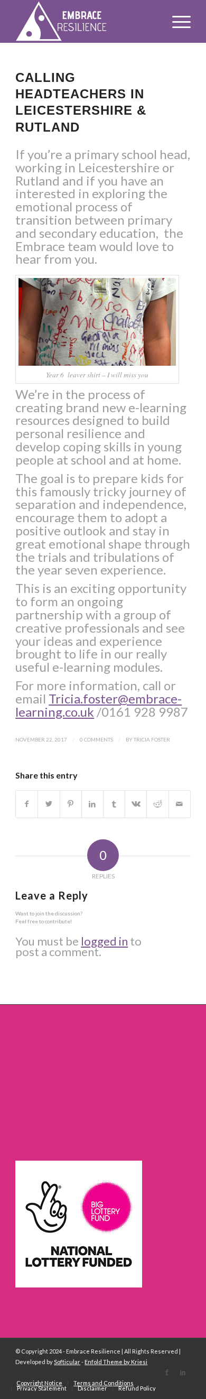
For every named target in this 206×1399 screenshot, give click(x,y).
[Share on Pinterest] (70, 804)
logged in (104, 941)
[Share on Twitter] (48, 804)
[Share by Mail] (179, 804)
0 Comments (96, 739)
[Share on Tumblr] (114, 804)
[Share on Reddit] (157, 804)
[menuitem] (39, 1383)
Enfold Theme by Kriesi (116, 1361)
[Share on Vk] (135, 804)
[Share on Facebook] (27, 804)
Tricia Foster (152, 739)
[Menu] (176, 21)
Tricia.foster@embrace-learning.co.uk (98, 705)
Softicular (67, 1361)
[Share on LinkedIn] (92, 804)
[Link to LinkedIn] (183, 1372)
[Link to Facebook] (167, 1372)
